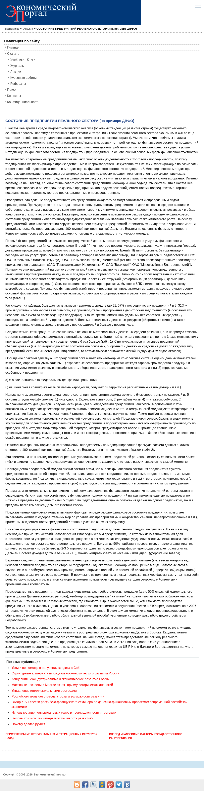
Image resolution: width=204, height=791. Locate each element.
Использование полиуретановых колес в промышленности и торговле (64, 712)
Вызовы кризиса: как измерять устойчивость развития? (52, 718)
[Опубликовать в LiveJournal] (93, 784)
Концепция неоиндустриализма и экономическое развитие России (61, 679)
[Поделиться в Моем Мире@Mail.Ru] (102, 784)
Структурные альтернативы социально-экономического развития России (65, 673)
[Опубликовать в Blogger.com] (77, 784)
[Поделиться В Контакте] (127, 784)
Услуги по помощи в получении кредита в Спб (45, 667)
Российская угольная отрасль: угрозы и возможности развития (58, 696)
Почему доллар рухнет (28, 724)
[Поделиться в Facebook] (85, 784)
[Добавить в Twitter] (119, 784)
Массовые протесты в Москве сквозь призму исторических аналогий (62, 685)
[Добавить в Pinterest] (110, 784)
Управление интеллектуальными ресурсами (44, 690)
